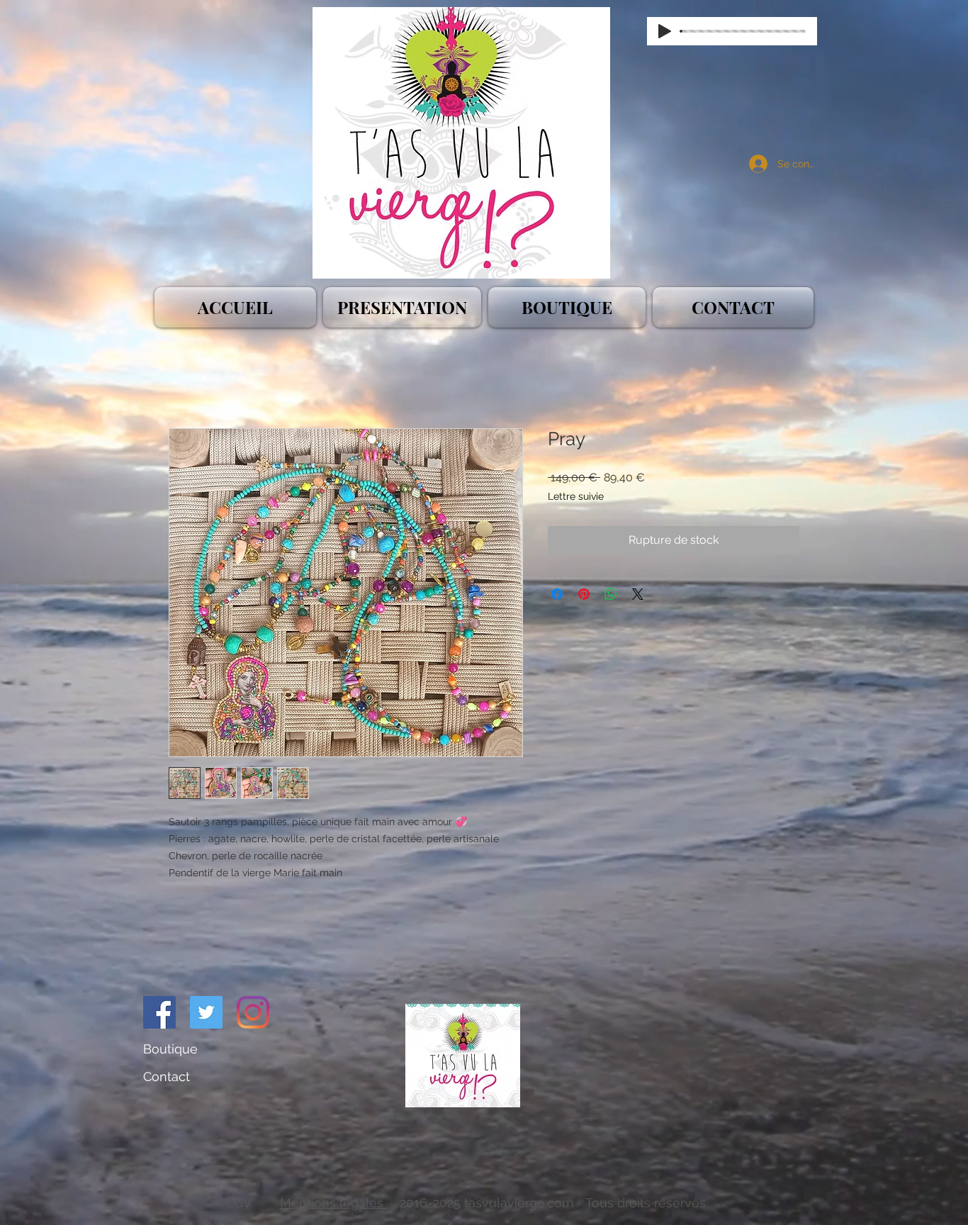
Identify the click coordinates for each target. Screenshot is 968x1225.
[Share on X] (637, 594)
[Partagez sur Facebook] (556, 594)
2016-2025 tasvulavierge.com (487, 1202)
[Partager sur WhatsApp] (610, 594)
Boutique (170, 1048)
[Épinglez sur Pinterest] (583, 594)
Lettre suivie (576, 496)
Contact (168, 1076)
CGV (240, 1202)
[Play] (664, 31)
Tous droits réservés (647, 1202)
